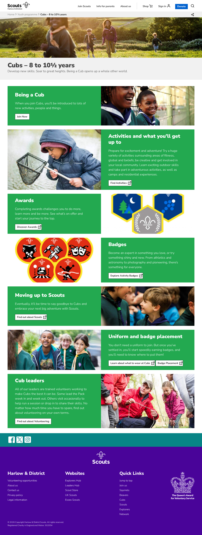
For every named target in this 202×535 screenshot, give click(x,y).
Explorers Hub (73, 480)
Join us (123, 485)
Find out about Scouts (29, 317)
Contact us (13, 490)
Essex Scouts (72, 500)
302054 (48, 525)
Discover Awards (27, 227)
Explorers (124, 509)
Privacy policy (15, 495)
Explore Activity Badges (124, 275)
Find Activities (118, 183)
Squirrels (124, 490)
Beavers (123, 495)
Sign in (162, 6)
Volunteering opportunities (22, 480)
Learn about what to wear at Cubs (130, 363)
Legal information (17, 500)
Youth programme (27, 14)
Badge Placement (168, 363)
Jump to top (125, 480)
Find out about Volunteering (33, 421)
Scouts (123, 504)
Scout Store (71, 490)
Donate (181, 6)
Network (124, 514)
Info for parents (105, 6)
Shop (146, 6)
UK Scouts (71, 495)
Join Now (22, 116)
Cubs (122, 500)
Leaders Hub (72, 485)
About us (125, 6)
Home (11, 14)
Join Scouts (84, 6)
